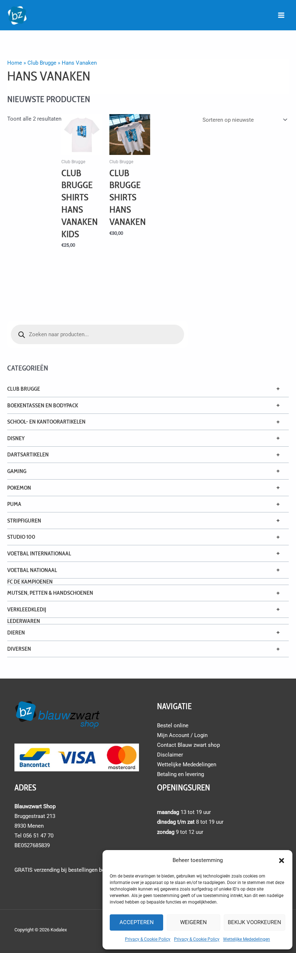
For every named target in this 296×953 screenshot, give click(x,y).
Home (14, 63)
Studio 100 (21, 536)
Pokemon (19, 487)
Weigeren (193, 922)
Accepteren (136, 922)
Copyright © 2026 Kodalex (41, 929)
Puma (14, 504)
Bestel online (172, 725)
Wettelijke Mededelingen (246, 939)
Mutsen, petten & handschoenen (50, 592)
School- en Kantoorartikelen (46, 421)
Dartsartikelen (28, 454)
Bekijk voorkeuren (254, 922)
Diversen (19, 648)
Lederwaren (23, 621)
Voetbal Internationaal (39, 553)
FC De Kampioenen (30, 581)
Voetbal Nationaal (32, 570)
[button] (281, 860)
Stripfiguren (24, 520)
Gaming (16, 471)
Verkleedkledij (26, 609)
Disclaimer (170, 754)
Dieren (16, 632)
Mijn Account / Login (182, 735)
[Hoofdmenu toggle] (281, 15)
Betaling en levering (180, 774)
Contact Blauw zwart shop (188, 745)
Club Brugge (23, 388)
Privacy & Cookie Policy (147, 939)
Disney (16, 438)
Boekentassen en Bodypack (42, 405)
